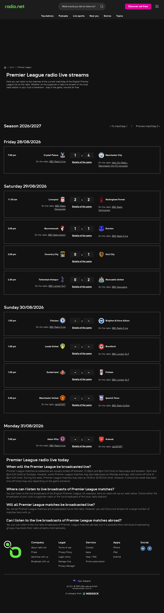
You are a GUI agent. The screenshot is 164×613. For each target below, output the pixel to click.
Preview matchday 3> (148, 126)
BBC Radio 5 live (57, 162)
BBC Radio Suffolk (121, 406)
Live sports (78, 16)
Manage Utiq (64, 561)
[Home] (5, 67)
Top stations (47, 16)
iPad (115, 552)
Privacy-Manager (66, 566)
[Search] (102, 6)
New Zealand (84, 581)
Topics (119, 16)
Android (117, 557)
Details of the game (82, 162)
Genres (107, 16)
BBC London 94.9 (57, 286)
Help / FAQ (91, 557)
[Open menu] (157, 6)
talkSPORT (60, 404)
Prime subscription (95, 561)
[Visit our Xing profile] (149, 548)
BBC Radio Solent (57, 235)
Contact (90, 548)
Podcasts (63, 16)
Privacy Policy (65, 552)
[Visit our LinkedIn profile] (143, 548)
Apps (88, 552)
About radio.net (38, 548)
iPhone (116, 548)
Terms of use (64, 548)
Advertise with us (39, 557)
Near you (94, 16)
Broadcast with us (40, 561)
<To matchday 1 (118, 126)
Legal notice (64, 557)
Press (34, 552)
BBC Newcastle (119, 287)
